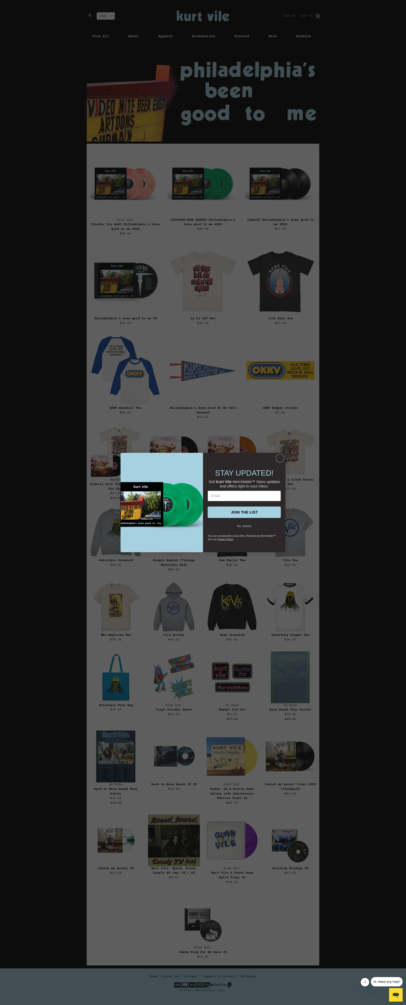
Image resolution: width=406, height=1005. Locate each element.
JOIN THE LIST (244, 512)
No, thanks (244, 526)
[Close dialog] (280, 458)
